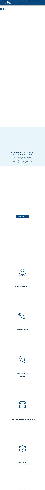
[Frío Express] (8, 2)
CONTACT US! (22, 216)
